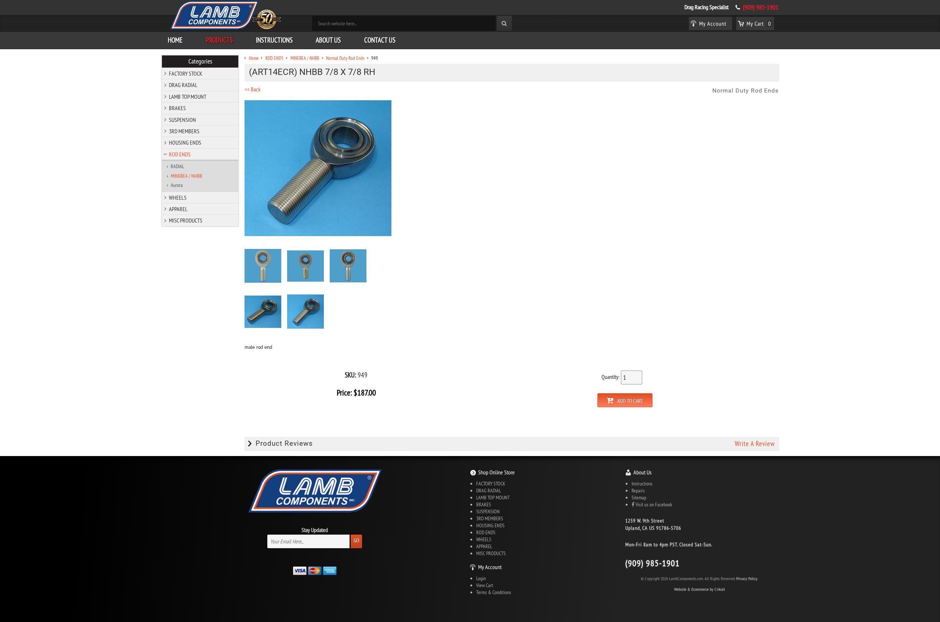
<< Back (252, 89)
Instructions (274, 40)
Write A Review (755, 443)
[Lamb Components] (225, 15)
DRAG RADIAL (183, 84)
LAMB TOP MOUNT (187, 96)
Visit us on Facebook (653, 504)
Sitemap (639, 497)
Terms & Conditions (493, 592)
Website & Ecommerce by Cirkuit (699, 589)
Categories (200, 61)
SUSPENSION (182, 119)
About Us (328, 40)
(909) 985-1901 (760, 7)
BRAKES (177, 108)
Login (481, 578)
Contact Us (379, 40)
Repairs (638, 490)
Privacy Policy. (747, 578)
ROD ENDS (180, 154)
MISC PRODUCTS (185, 220)
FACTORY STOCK (185, 73)
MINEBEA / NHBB (186, 176)
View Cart (484, 585)
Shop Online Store (496, 472)
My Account (490, 567)
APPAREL (178, 209)
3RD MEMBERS (184, 131)
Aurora (177, 185)
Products (219, 40)
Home (175, 40)
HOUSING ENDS (185, 142)
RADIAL (177, 166)
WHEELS (178, 197)
